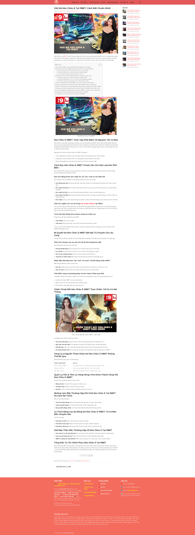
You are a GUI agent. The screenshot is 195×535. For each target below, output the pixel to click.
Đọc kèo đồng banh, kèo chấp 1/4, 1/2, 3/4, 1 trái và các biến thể (73, 70)
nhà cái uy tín (64, 517)
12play (103, 517)
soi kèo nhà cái (73, 517)
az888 (122, 520)
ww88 (130, 517)
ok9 (69, 522)
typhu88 (80, 520)
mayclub (61, 522)
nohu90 (91, 517)
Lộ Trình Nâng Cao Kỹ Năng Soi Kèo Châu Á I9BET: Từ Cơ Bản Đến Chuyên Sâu (78, 90)
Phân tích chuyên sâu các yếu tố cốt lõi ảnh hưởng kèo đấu (72, 77)
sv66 (121, 522)
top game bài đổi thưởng (78, 524)
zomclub (127, 520)
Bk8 (110, 522)
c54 (108, 518)
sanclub (105, 524)
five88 (87, 517)
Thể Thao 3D (124, 2)
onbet (114, 518)
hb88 (133, 517)
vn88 (137, 518)
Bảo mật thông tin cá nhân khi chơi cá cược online (133, 53)
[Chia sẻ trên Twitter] (83, 455)
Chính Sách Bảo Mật (106, 490)
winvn (109, 520)
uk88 (129, 522)
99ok (112, 517)
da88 (129, 518)
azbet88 (74, 520)
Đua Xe (103, 2)
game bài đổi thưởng (64, 524)
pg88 (55, 518)
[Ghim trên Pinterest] (89, 455)
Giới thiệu (84, 2)
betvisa (98, 520)
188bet (83, 518)
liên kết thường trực (85, 460)
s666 (62, 518)
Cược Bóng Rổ (94, 2)
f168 (138, 522)
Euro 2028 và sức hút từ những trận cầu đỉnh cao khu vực (133, 11)
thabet (104, 518)
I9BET (65, 56)
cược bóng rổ (65, 496)
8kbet (118, 520)
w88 (55, 517)
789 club (95, 524)
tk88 (95, 517)
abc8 (119, 517)
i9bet (131, 520)
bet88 (93, 522)
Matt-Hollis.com (63, 483)
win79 (73, 518)
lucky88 (125, 522)
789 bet (100, 524)
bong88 (96, 518)
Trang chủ (75, 2)
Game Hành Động (112, 2)
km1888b (65, 520)
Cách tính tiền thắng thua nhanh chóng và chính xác (71, 74)
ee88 (58, 517)
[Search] (140, 2)
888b (59, 518)
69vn (66, 518)
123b (100, 518)
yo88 (110, 518)
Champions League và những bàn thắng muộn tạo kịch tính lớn (133, 17)
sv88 (105, 520)
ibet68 (99, 517)
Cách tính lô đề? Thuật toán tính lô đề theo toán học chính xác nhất (133, 41)
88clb (66, 522)
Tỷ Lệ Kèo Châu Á (88, 203)
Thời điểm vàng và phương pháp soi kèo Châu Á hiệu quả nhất (73, 80)
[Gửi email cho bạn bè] (86, 455)
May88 (89, 522)
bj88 (89, 520)
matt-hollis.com (133, 490)
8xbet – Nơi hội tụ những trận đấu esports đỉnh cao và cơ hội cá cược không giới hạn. (134, 35)
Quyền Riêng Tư (105, 493)
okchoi (93, 520)
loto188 (85, 520)
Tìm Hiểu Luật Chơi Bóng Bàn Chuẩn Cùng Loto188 (134, 64)
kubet (91, 518)
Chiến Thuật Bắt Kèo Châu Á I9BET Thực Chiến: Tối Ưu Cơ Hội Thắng (75, 82)
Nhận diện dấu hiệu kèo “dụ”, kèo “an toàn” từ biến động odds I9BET (75, 79)
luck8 (85, 522)
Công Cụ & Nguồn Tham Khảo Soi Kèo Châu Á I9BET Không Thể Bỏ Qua (76, 84)
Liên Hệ (132, 2)
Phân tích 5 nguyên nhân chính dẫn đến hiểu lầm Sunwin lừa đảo (134, 29)
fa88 (126, 518)
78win (123, 517)
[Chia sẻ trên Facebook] (80, 455)
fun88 (56, 520)
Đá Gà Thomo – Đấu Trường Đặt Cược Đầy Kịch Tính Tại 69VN (133, 47)
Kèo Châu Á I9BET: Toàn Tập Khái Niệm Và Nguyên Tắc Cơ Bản (73, 67)
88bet (78, 522)
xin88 (69, 518)
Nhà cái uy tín (71, 460)
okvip (137, 517)
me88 (60, 520)
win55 (113, 522)
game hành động (70, 494)
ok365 (118, 518)
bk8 (126, 517)
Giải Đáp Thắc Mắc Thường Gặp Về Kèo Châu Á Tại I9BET (72, 92)
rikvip (79, 517)
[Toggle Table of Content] (99, 65)
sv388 (115, 517)
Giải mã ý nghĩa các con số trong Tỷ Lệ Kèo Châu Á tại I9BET (72, 72)
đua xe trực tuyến (73, 492)
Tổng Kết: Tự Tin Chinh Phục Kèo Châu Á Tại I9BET (71, 94)
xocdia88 (78, 518)
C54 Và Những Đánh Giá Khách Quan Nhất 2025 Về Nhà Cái (133, 59)
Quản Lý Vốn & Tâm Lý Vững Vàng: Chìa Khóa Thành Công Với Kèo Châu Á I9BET (78, 86)
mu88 (106, 522)
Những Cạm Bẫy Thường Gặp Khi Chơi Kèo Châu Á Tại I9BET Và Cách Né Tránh (78, 88)
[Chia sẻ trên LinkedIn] (91, 455)
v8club (56, 522)
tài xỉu (90, 524)
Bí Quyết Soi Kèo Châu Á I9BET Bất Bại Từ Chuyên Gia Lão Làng (73, 76)
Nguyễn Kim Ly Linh (74, 11)
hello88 (113, 520)
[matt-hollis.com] (61, 2)
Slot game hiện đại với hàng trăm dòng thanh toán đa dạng (133, 23)
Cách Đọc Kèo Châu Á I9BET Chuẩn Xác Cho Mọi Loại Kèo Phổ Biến (74, 69)
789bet (108, 517)
